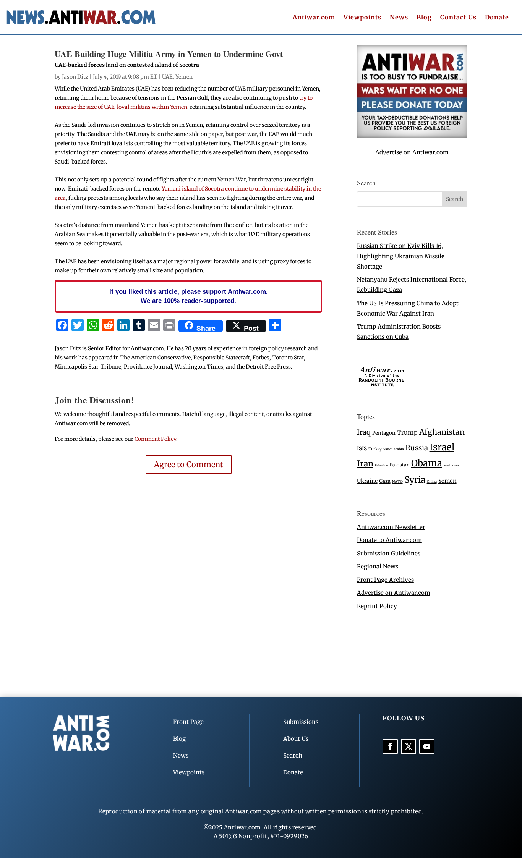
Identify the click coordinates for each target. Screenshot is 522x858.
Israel (442, 447)
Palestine (381, 465)
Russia (416, 448)
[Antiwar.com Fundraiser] (412, 135)
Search (292, 755)
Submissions (300, 721)
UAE (167, 76)
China (432, 481)
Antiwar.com (314, 18)
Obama (426, 463)
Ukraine (367, 481)
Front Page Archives (385, 579)
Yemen (184, 76)
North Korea (451, 465)
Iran (365, 463)
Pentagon (384, 433)
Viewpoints (362, 18)
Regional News (377, 566)
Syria (414, 479)
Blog (424, 18)
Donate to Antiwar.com (389, 540)
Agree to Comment (188, 464)
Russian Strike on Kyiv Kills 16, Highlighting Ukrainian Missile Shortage (400, 256)
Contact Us (458, 18)
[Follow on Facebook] (390, 746)
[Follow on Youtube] (426, 746)
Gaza (385, 481)
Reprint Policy (377, 606)
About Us (295, 738)
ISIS (362, 448)
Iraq (364, 432)
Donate (497, 18)
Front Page (188, 721)
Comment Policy (155, 438)
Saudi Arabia (393, 449)
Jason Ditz (75, 76)
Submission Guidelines (388, 553)
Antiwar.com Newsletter (391, 527)
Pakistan (399, 465)
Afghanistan (442, 432)
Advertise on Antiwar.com (412, 152)
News (399, 18)
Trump (407, 432)
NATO (397, 481)
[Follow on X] (408, 746)
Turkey (375, 449)
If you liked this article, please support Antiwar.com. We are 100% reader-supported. (188, 296)
